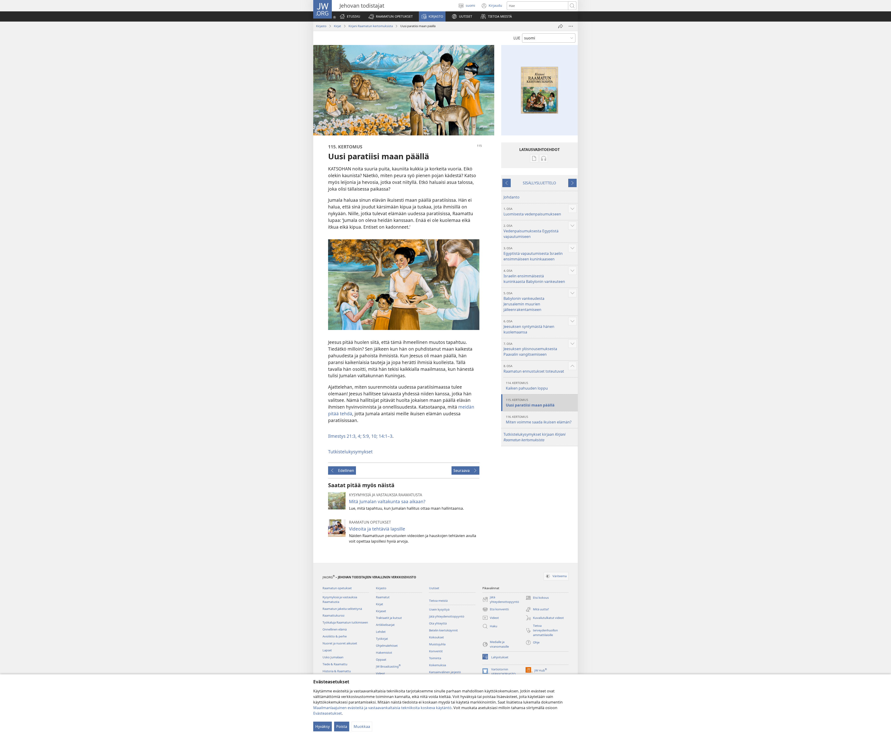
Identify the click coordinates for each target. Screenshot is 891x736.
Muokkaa (362, 726)
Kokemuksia (437, 665)
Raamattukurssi (333, 615)
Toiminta (435, 658)
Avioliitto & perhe (335, 636)
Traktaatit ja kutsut (389, 618)
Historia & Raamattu (337, 671)
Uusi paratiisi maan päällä (530, 403)
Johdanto (512, 197)
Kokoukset (436, 637)
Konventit (436, 651)
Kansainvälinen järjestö (445, 672)
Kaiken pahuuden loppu (527, 386)
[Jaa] (560, 26)
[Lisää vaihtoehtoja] (571, 26)
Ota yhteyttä (438, 623)
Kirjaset (381, 611)
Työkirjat (382, 639)
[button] (390, 16)
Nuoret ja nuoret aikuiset (340, 643)
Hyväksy (322, 726)
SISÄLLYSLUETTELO (539, 183)
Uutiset (434, 588)
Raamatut (383, 597)
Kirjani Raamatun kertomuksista (371, 26)
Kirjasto (321, 26)
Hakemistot (384, 652)
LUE (516, 38)
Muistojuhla (437, 644)
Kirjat (337, 26)
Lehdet (381, 632)
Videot (380, 673)
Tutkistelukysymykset (350, 451)
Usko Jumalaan (333, 657)
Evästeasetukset (327, 713)
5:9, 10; (370, 436)
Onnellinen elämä (335, 629)
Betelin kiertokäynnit (443, 630)
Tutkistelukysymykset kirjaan (534, 437)
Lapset (327, 650)
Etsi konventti (495, 609)
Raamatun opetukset (337, 588)
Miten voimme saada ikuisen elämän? (538, 420)
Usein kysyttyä (439, 609)
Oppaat (381, 659)
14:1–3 (385, 436)
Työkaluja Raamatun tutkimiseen (345, 622)
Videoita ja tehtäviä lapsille (377, 529)
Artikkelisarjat (385, 625)
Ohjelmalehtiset (387, 645)
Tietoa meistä (438, 600)
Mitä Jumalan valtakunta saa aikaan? (387, 501)
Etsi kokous (537, 598)
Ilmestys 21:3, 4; (345, 436)
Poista (341, 726)
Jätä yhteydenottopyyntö (446, 616)
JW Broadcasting (388, 666)
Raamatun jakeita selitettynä (342, 609)
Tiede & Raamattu (335, 664)
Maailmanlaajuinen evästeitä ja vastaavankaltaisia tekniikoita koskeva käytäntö (382, 707)
